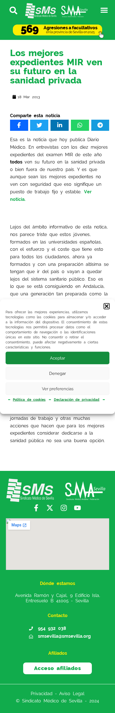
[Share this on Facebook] (19, 125)
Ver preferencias (57, 388)
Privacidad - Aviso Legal (57, 693)
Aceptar (57, 357)
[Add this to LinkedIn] (60, 125)
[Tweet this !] (39, 125)
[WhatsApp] (80, 125)
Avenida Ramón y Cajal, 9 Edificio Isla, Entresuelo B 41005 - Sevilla (57, 597)
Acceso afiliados (57, 668)
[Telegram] (100, 125)
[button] (106, 306)
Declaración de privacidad (76, 400)
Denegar (57, 373)
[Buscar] (11, 10)
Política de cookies (29, 400)
